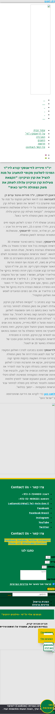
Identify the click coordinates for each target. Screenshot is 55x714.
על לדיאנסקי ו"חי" (43, 104)
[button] (35, 124)
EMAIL (51, 566)
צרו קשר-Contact (35, 147)
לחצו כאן (49, 394)
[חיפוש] (9, 595)
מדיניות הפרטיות (19, 584)
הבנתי (51, 712)
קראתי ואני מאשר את (30, 584)
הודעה (50, 579)
